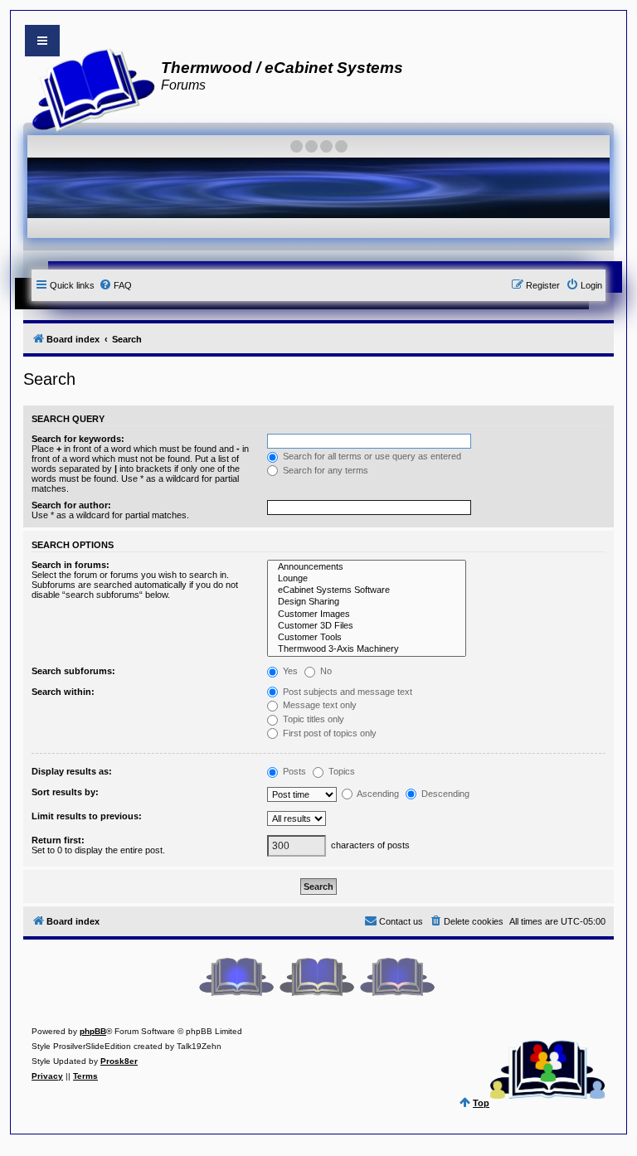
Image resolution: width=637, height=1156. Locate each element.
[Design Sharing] (366, 602)
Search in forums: (70, 565)
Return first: (58, 840)
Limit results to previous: (87, 816)
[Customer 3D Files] (366, 626)
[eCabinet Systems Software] (366, 590)
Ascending (377, 794)
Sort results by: (65, 792)
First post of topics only (328, 733)
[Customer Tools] (366, 638)
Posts (293, 771)
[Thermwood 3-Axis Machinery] (366, 649)
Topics (340, 771)
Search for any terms (324, 470)
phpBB (93, 1031)
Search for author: (71, 505)
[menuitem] (115, 285)
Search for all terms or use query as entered (370, 456)
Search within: (63, 692)
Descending (444, 794)
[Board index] (88, 87)
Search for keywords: (78, 439)
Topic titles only (312, 719)
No (325, 671)
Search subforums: (73, 671)
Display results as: (72, 771)
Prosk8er (119, 1061)
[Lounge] (366, 579)
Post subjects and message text (346, 692)
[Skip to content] (42, 40)
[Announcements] (366, 567)
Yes (289, 671)
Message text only (318, 705)
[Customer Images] (366, 614)
